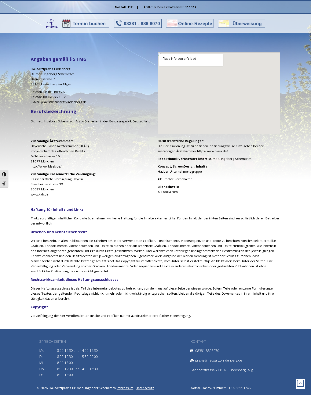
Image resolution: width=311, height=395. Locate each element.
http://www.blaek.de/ (46, 166)
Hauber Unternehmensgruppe (180, 171)
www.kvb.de (40, 194)
